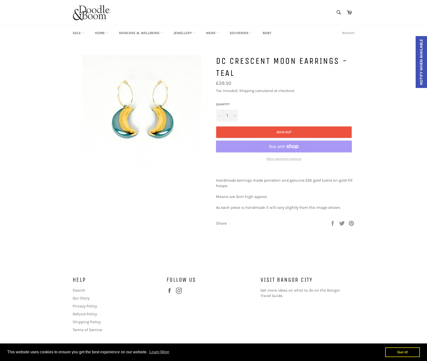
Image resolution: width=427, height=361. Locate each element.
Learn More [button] (159, 352)
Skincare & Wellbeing (139, 33)
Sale (77, 33)
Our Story (81, 298)
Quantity (223, 104)
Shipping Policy (87, 321)
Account (348, 33)
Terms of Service (87, 329)
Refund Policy (85, 314)
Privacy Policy (85, 306)
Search (79, 290)
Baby (267, 33)
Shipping (246, 90)
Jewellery (183, 33)
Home (100, 33)
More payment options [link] (283, 159)
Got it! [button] (402, 352)
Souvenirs (240, 33)
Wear (211, 33)
